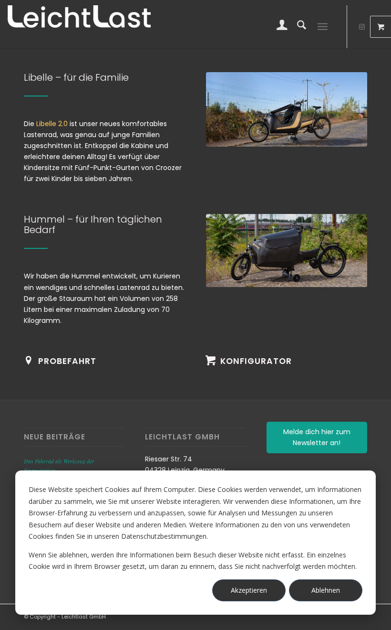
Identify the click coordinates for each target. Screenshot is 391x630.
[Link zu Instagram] (362, 27)
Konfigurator (256, 361)
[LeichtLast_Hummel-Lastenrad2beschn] (286, 250)
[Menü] (323, 27)
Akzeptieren (249, 590)
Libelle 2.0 (52, 123)
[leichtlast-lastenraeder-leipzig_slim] (286, 109)
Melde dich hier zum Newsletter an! (316, 437)
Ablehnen (325, 590)
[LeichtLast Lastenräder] (79, 26)
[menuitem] (277, 26)
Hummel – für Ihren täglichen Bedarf (93, 224)
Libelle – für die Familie (76, 77)
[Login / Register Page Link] (277, 26)
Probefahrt (67, 361)
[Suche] (297, 26)
